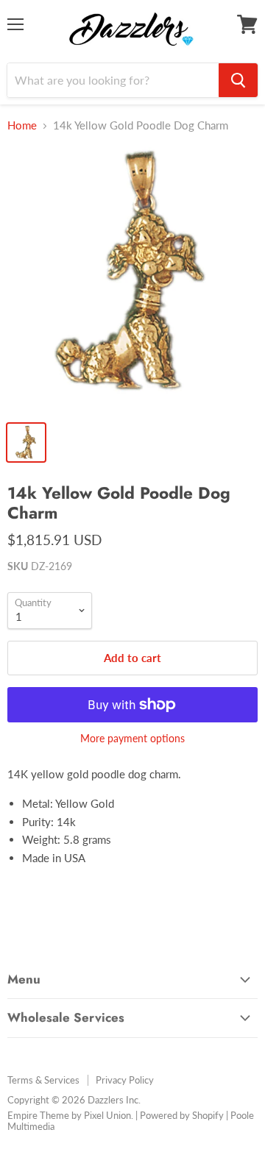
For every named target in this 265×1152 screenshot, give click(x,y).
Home (22, 125)
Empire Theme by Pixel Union (69, 1115)
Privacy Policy (125, 1080)
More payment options (132, 738)
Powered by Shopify (182, 1115)
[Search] (238, 80)
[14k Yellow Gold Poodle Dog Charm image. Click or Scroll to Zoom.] (132, 279)
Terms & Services (43, 1080)
